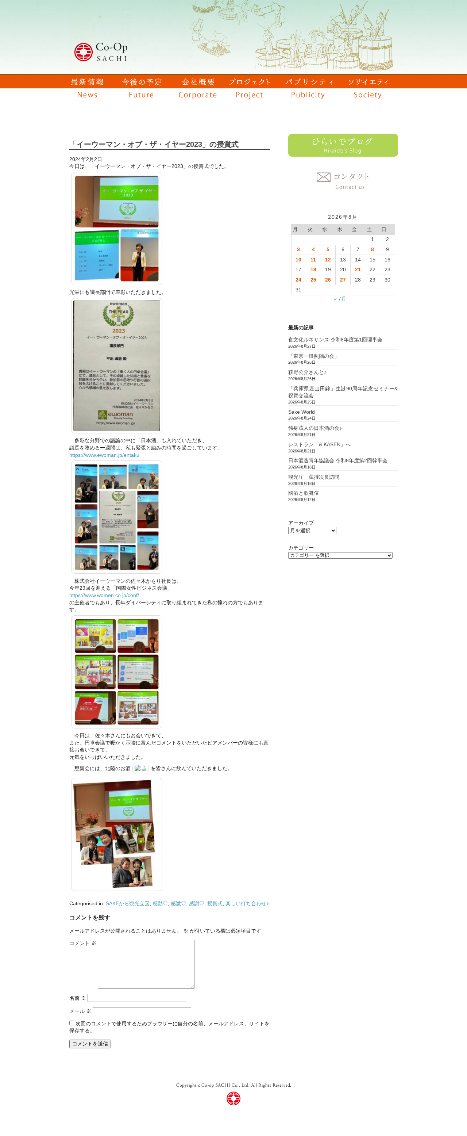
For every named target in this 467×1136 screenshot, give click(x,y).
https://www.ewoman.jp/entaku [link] (104, 455)
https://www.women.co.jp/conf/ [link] (104, 595)
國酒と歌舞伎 (303, 493)
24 (298, 280)
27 (343, 280)
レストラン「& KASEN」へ (319, 444)
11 (313, 260)
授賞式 (215, 903)
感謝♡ (196, 903)
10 (298, 260)
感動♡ (160, 903)
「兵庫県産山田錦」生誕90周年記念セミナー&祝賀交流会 (343, 392)
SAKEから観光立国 (128, 903)
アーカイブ (301, 523)
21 (358, 269)
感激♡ (178, 903)
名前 (77, 998)
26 (328, 280)
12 (328, 260)
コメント (82, 943)
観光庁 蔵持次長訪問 (313, 477)
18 (313, 269)
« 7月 (340, 299)
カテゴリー (301, 548)
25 (313, 280)
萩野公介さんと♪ (307, 372)
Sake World (301, 412)
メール (80, 1011)
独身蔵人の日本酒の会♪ (315, 428)
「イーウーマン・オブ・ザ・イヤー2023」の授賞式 (154, 144)
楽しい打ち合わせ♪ (247, 903)
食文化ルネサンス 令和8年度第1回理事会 (335, 340)
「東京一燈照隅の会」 (313, 356)
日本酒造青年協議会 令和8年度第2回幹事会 (337, 460)
